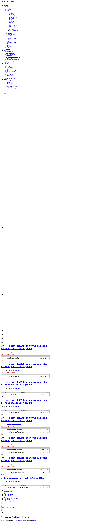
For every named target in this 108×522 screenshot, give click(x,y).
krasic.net (34, 520)
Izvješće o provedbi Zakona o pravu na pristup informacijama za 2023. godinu (24, 383)
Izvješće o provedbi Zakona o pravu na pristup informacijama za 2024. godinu (24, 365)
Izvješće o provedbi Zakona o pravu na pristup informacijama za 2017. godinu (24, 439)
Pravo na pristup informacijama (14, 352)
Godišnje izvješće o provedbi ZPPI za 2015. (22, 477)
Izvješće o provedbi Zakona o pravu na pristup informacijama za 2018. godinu (24, 419)
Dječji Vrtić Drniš (18, 520)
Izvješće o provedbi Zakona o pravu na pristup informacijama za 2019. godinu (24, 401)
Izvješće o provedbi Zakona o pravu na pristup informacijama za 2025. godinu (24, 347)
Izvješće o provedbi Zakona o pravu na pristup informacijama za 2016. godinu (24, 459)
